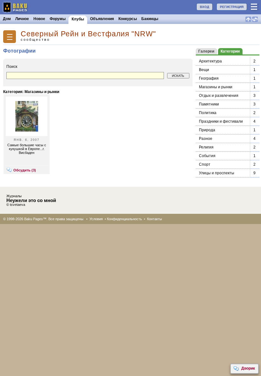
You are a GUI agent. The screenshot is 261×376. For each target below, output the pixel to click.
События (207, 156)
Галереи (206, 51)
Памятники (209, 104)
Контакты (154, 219)
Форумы (58, 19)
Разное (205, 138)
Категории (230, 51)
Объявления (102, 19)
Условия (96, 219)
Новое (39, 19)
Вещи (204, 70)
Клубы (78, 19)
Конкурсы (127, 19)
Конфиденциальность (124, 219)
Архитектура (210, 61)
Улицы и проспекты (216, 173)
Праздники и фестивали (221, 121)
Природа (207, 130)
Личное (22, 19)
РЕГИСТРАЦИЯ (231, 7)
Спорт (204, 164)
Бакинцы (149, 19)
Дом (7, 19)
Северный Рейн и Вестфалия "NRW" (88, 34)
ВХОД (204, 7)
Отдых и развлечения (218, 95)
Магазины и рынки (215, 87)
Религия (206, 147)
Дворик (248, 368)
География (209, 78)
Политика (207, 113)
